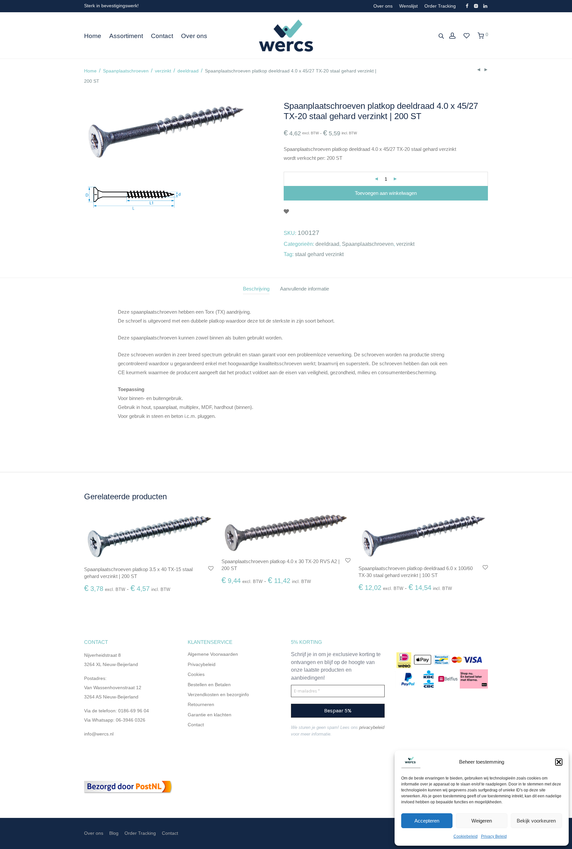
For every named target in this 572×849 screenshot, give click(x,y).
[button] (558, 762)
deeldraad (188, 70)
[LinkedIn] (485, 5)
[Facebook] (467, 5)
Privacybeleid (201, 664)
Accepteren (426, 821)
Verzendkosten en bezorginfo (218, 694)
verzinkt (163, 70)
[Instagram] (475, 5)
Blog (114, 833)
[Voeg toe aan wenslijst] (286, 212)
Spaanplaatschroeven (126, 70)
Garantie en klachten (209, 714)
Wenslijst (408, 6)
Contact (162, 35)
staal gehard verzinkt (319, 254)
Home (92, 35)
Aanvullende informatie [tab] (304, 288)
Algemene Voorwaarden (213, 654)
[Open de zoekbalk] (442, 35)
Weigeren (481, 821)
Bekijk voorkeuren (536, 821)
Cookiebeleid (465, 836)
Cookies (196, 674)
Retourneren (201, 704)
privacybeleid (371, 727)
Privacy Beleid (494, 836)
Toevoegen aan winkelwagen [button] (112, 591)
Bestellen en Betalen (209, 684)
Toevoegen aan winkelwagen (386, 193)
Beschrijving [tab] (256, 288)
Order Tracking (440, 6)
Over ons (383, 6)
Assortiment (126, 35)
